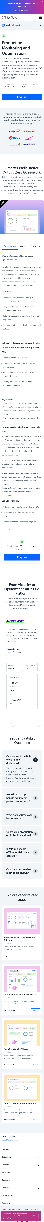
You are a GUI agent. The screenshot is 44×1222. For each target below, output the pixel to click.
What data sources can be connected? (19, 817)
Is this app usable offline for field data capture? (17, 852)
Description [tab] (10, 246)
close (35, 1215)
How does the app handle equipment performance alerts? (18, 798)
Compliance (28, 1209)
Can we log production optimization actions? (19, 834)
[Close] (42, 1)
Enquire (22, 97)
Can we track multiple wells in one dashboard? (18, 759)
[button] (39, 723)
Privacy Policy (18, 1209)
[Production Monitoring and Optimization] (22, 221)
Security (36, 1209)
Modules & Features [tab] (29, 246)
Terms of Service (7, 1209)
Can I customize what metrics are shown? (18, 871)
